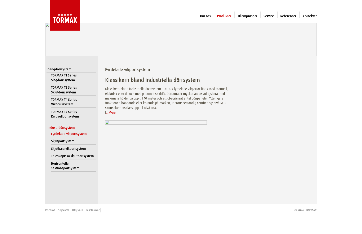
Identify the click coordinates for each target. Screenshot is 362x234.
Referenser (288, 16)
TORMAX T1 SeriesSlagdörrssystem (64, 77)
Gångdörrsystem (59, 69)
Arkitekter (310, 16)
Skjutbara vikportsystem (68, 148)
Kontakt (50, 210)
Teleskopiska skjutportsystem (72, 156)
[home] (62, 15)
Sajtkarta (63, 210)
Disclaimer (93, 210)
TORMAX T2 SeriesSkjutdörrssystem (64, 89)
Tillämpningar (247, 16)
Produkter (224, 16)
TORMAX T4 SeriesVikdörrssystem (64, 101)
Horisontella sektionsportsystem (65, 165)
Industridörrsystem (61, 127)
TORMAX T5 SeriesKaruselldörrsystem (65, 114)
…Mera (110, 112)
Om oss (205, 16)
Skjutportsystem (63, 141)
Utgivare (77, 210)
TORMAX (311, 210)
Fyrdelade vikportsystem (69, 134)
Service (269, 16)
